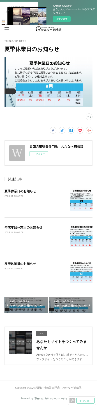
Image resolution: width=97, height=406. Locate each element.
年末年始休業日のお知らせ (23, 227)
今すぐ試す (61, 18)
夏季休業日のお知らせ (20, 191)
